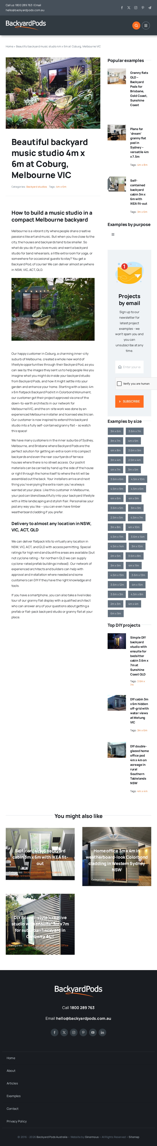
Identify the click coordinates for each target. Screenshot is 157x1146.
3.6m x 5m (116, 508)
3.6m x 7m (134, 431)
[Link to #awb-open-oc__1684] (146, 25)
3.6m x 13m (138, 575)
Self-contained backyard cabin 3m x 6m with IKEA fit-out (40, 857)
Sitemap (134, 1137)
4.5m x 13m (117, 575)
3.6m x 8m (134, 556)
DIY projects (53, 945)
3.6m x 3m (116, 594)
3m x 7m (115, 441)
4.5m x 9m (116, 489)
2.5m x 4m (134, 460)
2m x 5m (115, 556)
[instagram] (135, 7)
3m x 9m (115, 565)
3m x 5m (133, 469)
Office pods (135, 879)
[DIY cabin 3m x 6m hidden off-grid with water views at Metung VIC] (117, 698)
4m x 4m (133, 604)
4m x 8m (142, 165)
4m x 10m (134, 527)
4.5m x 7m (137, 517)
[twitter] (128, 7)
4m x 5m (133, 441)
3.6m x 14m (138, 536)
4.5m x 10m (138, 479)
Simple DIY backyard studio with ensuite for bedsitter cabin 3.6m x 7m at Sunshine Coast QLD (139, 655)
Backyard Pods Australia (52, 1137)
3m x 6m (142, 212)
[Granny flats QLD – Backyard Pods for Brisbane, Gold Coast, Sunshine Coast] (117, 71)
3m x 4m (115, 460)
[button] (14, 310)
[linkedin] (102, 1032)
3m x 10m (137, 546)
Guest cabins (54, 872)
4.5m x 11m (116, 536)
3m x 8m (115, 527)
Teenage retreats (19, 875)
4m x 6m (61, 186)
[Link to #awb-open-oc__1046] (136, 25)
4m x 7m (115, 469)
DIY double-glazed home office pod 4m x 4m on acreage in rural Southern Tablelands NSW (139, 764)
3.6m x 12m (117, 584)
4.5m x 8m (137, 594)
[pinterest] (142, 7)
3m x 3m (136, 508)
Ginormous (92, 1137)
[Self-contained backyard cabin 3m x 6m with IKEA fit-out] (117, 179)
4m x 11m (133, 565)
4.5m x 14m (117, 546)
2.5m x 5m (116, 517)
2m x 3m (115, 604)
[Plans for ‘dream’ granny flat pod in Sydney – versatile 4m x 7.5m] (117, 127)
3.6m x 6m (116, 479)
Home (9, 46)
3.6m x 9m (134, 450)
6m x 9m (115, 613)
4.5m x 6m (137, 489)
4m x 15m (137, 584)
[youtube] (93, 1032)
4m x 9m (133, 498)
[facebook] (121, 7)
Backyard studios (36, 186)
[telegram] (149, 7)
